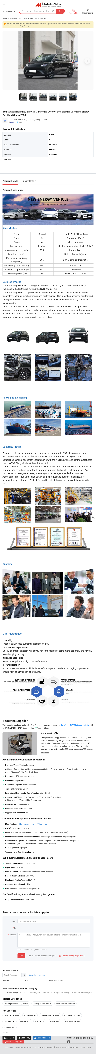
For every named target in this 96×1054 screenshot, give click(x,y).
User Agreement (61, 1047)
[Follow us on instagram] (84, 1038)
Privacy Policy (86, 1047)
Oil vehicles (42, 824)
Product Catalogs (38, 975)
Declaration (74, 1047)
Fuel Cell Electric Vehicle (65, 1003)
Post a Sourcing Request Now (72, 956)
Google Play (24, 1038)
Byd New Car (9, 1021)
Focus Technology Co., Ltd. (30, 1047)
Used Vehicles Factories (50, 1015)
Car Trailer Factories (72, 1015)
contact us (10, 26)
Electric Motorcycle (55, 980)
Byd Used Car (25, 1021)
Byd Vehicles (54, 1021)
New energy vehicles (27, 824)
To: (15, 928)
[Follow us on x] (81, 1038)
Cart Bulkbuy (9, 1027)
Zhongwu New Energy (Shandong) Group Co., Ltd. (27, 119)
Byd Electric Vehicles (72, 1021)
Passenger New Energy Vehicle (16, 1003)
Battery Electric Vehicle (42, 1003)
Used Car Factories (11, 1015)
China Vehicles (30, 1015)
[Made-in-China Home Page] (48, 4)
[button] (3, 4)
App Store (9, 1038)
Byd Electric (39, 1021)
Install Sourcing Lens (14, 1041)
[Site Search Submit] (60, 11)
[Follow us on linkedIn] (68, 1041)
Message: (12, 934)
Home (4, 18)
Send (21, 955)
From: (14, 921)
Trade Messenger (42, 1038)
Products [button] (25, 11)
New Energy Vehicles (38, 18)
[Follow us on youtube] (88, 1038)
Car (25, 18)
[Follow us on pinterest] (92, 1038)
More (4, 1032)
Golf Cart (6, 980)
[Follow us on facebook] (77, 1038)
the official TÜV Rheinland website (75, 725)
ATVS (27, 980)
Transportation (16, 18)
